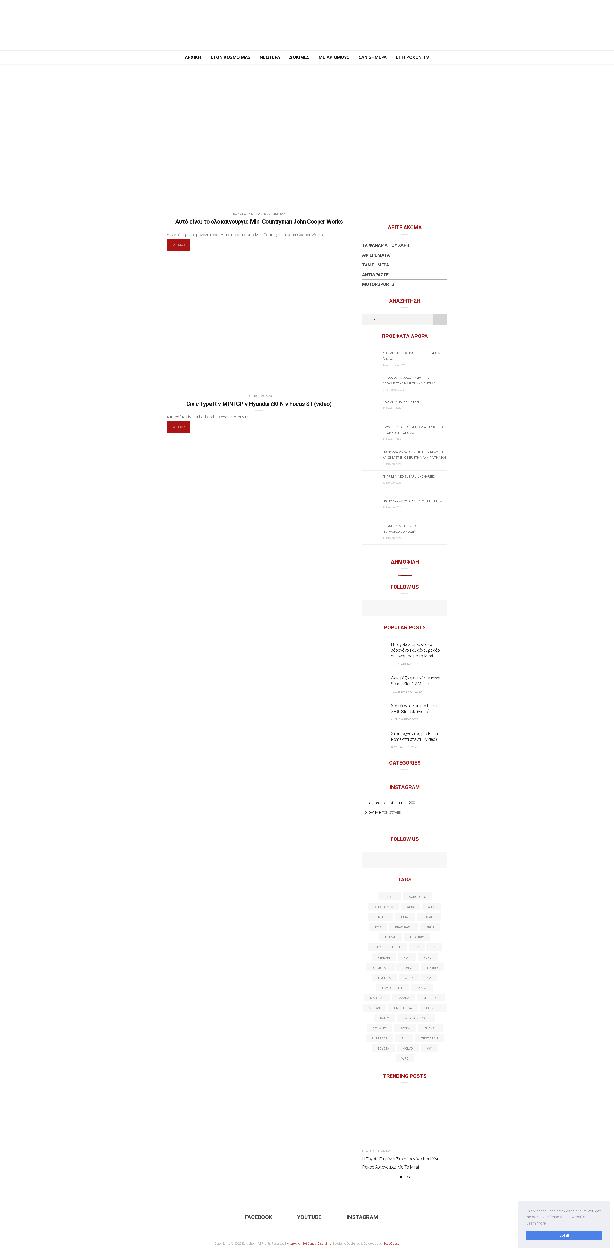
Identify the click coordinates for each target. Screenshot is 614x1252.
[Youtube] (404, 608)
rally (384, 1018)
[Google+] (394, 861)
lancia (422, 988)
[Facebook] (394, 608)
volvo (408, 1048)
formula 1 (380, 967)
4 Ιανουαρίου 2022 (404, 719)
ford (428, 957)
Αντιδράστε (375, 274)
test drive (429, 1038)
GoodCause (391, 1243)
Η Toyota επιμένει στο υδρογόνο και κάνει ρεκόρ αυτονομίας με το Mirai (415, 650)
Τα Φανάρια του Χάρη (385, 245)
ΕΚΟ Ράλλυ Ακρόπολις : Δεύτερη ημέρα (412, 501)
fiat (407, 957)
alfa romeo (383, 907)
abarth (389, 896)
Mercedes (431, 998)
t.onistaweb (391, 812)
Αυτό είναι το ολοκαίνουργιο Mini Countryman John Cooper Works (259, 221)
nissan (374, 1008)
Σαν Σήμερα (373, 57)
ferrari (384, 957)
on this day (403, 1008)
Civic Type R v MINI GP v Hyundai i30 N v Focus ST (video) (259, 404)
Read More (178, 245)
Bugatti (429, 917)
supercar (380, 1038)
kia (428, 978)
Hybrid (432, 967)
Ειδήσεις (239, 213)
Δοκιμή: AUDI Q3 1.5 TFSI (401, 402)
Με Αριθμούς (334, 57)
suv (404, 1038)
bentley (380, 917)
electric (417, 937)
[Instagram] (415, 608)
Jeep (409, 978)
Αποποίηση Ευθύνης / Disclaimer (309, 1243)
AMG (410, 907)
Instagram (362, 1217)
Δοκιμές (299, 57)
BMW (405, 917)
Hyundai (384, 978)
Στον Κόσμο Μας (230, 57)
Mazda (403, 998)
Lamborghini (392, 988)
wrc (405, 1058)
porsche (433, 1008)
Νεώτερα (270, 57)
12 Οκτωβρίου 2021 (405, 664)
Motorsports (378, 284)
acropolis (417, 896)
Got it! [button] (564, 1236)
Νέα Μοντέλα (259, 213)
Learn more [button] (536, 1223)
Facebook (258, 1217)
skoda (405, 1028)
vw (429, 1048)
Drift (430, 927)
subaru (430, 1028)
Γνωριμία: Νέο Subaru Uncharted (409, 476)
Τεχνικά (384, 1150)
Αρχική (193, 57)
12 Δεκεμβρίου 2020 (406, 691)
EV (416, 947)
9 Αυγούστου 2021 (404, 747)
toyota (383, 1048)
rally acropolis (416, 1018)
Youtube (309, 1217)
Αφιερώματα (376, 255)
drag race (403, 927)
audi (431, 907)
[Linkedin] (404, 861)
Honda (407, 967)
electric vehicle (387, 947)
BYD (378, 927)
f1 (434, 947)
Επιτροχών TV (412, 57)
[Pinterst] (435, 861)
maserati (377, 998)
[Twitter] (384, 861)
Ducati (390, 937)
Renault (379, 1028)
